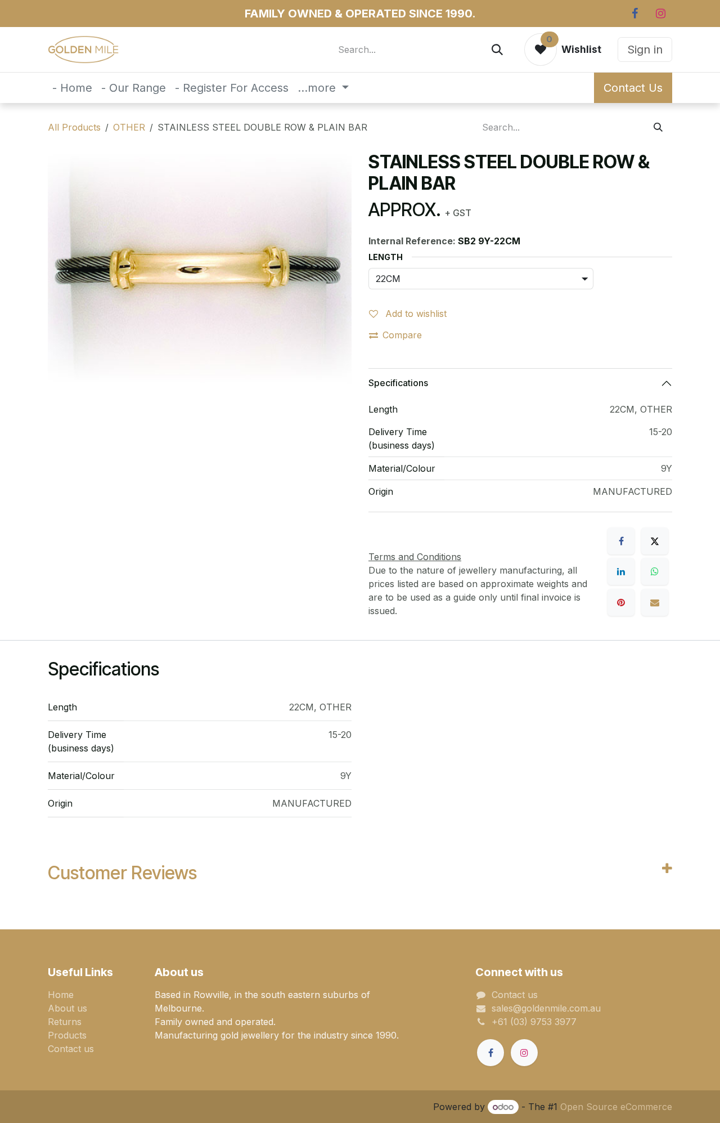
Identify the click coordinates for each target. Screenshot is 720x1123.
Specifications (398, 382)
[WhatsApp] (654, 571)
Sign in (645, 49)
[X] (654, 540)
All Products (74, 127)
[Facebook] (634, 13)
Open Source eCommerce (616, 1106)
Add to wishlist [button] (414, 313)
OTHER (129, 127)
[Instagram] (660, 13)
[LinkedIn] (621, 571)
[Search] (497, 49)
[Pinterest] (621, 602)
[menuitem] (72, 88)
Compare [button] (402, 335)
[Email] (654, 602)
